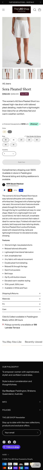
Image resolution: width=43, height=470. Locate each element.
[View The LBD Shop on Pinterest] (14, 442)
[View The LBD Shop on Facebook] (9, 442)
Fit (3, 304)
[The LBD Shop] (21, 9)
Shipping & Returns (10, 293)
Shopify (30, 459)
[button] (34, 9)
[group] (21, 2)
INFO (4, 402)
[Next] (40, 2)
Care (4, 309)
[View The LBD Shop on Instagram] (4, 442)
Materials (6, 299)
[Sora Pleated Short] (7, 74)
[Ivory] (4, 131)
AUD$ (4, 455)
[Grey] (10, 131)
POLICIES (6, 410)
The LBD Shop (13, 459)
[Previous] (3, 2)
